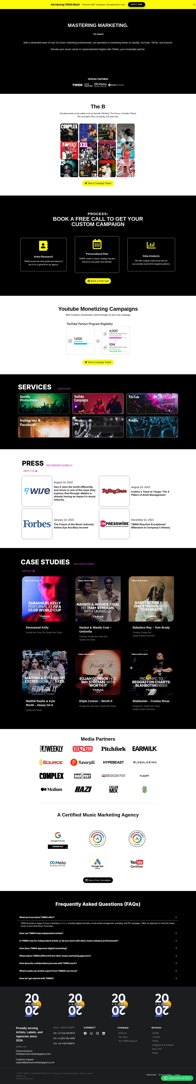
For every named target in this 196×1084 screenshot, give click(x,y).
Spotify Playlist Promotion (144, 636)
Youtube (156, 1037)
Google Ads (31, 632)
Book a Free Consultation (100, 880)
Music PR (156, 1049)
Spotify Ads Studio (54, 632)
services (63, 923)
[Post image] (44, 599)
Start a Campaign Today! (99, 183)
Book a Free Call (100, 281)
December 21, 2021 (142, 519)
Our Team (123, 1037)
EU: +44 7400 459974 (64, 1043)
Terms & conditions (165, 1075)
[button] (177, 1078)
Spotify (155, 1033)
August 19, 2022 (63, 482)
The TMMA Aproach (127, 1041)
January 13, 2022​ (64, 519)
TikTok (155, 1041)
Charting (83, 636)
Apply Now (136, 4)
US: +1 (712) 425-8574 (64, 1033)
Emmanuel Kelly (37, 627)
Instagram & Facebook (163, 1045)
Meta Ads (103, 636)
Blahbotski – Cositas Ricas (151, 701)
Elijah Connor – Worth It (95, 701)
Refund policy (151, 1075)
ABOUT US (28, 471)
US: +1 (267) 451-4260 (64, 1038)
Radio (155, 1053)
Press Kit (41, 632)
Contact (177, 1075)
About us (122, 1033)
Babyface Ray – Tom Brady (151, 627)
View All (27, 571)
